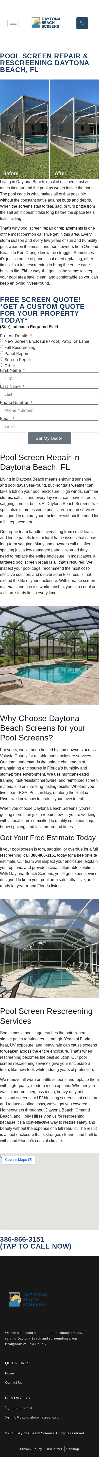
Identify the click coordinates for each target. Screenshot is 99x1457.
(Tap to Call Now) (36, 1246)
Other (10, 365)
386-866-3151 (22, 1239)
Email (6, 418)
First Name (11, 370)
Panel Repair (16, 353)
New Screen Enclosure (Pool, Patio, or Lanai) (48, 341)
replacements (71, 228)
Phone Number (15, 402)
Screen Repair (18, 359)
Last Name (11, 386)
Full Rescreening (20, 347)
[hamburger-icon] (13, 23)
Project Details (14, 336)
